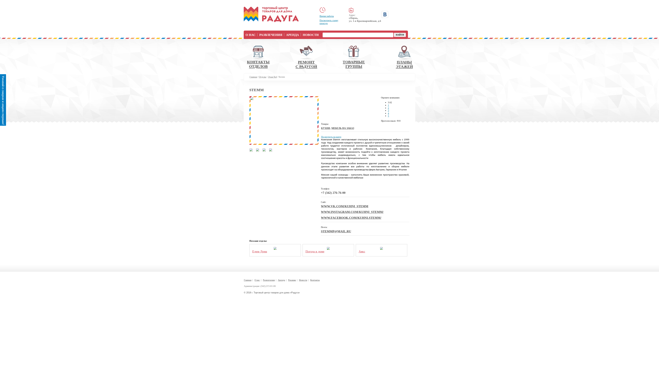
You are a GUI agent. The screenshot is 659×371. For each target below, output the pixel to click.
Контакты (315, 280)
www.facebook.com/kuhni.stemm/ (351, 218)
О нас (251, 35)
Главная (247, 280)
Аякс (362, 251)
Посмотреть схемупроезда (329, 22)
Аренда (292, 35)
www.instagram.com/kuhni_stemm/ (352, 212)
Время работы (327, 16)
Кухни (325, 128)
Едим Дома (259, 251)
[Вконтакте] (385, 14)
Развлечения (270, 35)
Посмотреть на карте (331, 137)
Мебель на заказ (342, 128)
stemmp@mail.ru (336, 231)
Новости (311, 35)
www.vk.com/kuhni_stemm (344, 206)
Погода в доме (314, 251)
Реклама (292, 280)
